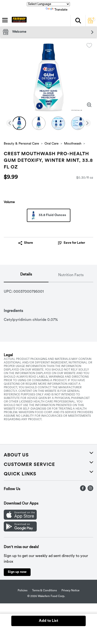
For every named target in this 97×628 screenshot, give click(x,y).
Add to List (48, 621)
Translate (61, 10)
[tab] (26, 275)
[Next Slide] (87, 123)
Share (28, 243)
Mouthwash (72, 144)
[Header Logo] (18, 20)
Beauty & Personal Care (21, 144)
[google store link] (20, 530)
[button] (77, 20)
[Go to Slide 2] (38, 123)
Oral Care (51, 144)
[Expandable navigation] (5, 20)
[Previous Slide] (10, 123)
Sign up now (17, 572)
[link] (71, 243)
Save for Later (74, 243)
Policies (22, 590)
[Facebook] (83, 490)
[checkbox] (89, 45)
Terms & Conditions (44, 590)
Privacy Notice (70, 590)
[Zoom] (89, 104)
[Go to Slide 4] (77, 123)
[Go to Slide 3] (58, 123)
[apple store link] (20, 519)
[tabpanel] (48, 302)
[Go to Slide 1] (19, 123)
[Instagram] (90, 490)
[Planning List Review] (90, 22)
